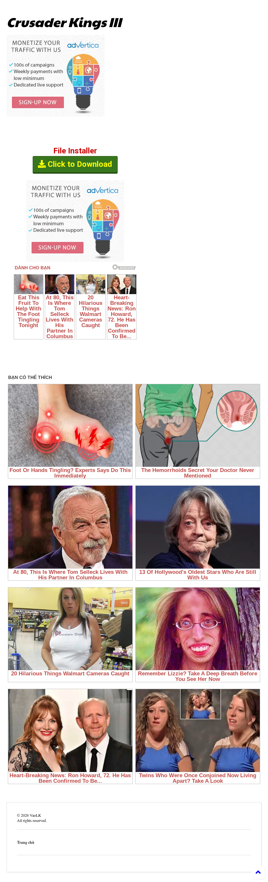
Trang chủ (25, 842)
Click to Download (79, 164)
